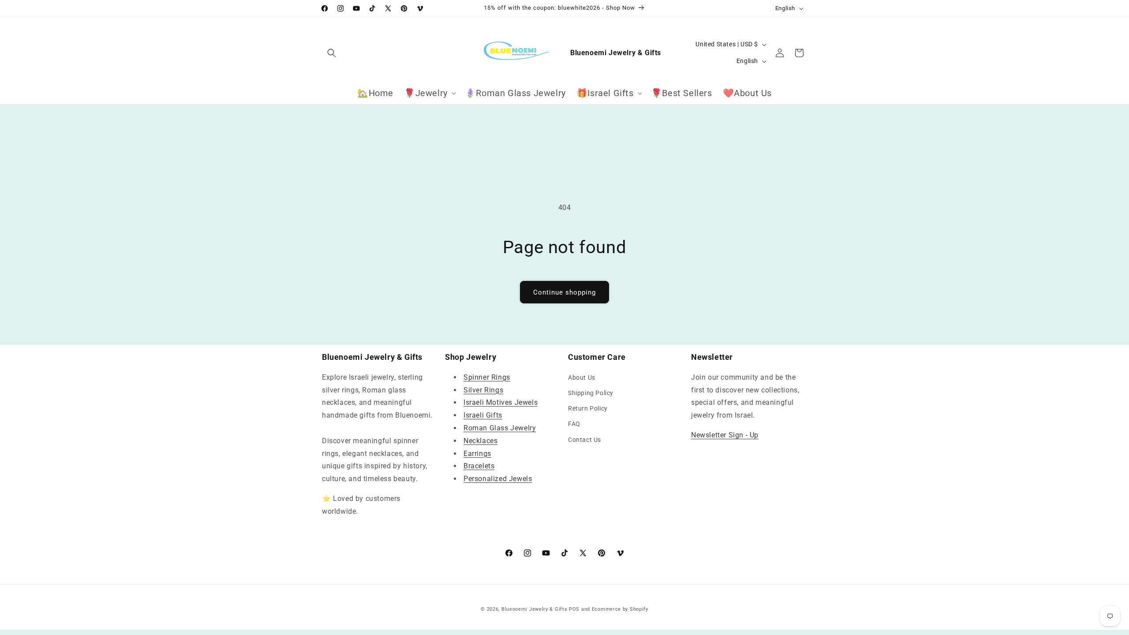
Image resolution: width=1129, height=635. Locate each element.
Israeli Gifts (483, 415)
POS (574, 609)
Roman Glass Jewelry (500, 428)
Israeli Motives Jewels (501, 402)
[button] (331, 53)
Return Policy (588, 408)
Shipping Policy (590, 392)
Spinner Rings (487, 377)
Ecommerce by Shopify (620, 609)
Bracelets (479, 466)
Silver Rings (483, 390)
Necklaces (480, 441)
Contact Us (584, 439)
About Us (581, 377)
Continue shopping (564, 292)
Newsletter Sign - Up (725, 435)
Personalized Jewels (498, 478)
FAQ (574, 423)
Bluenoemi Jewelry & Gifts (534, 609)
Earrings (477, 453)
